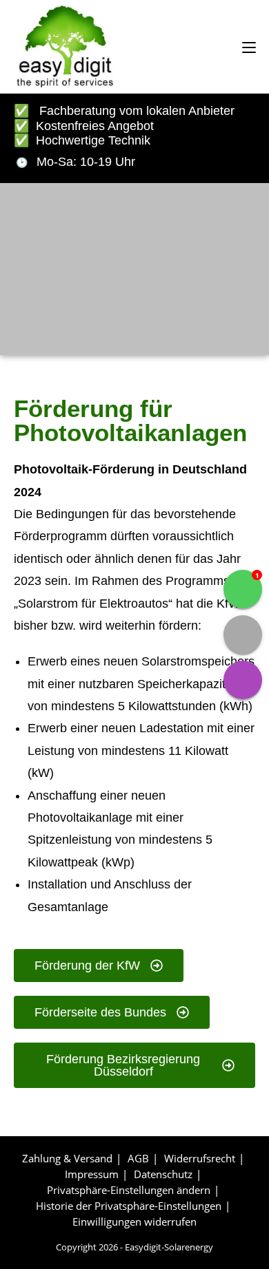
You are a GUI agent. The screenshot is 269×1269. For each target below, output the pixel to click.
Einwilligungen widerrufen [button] (134, 1221)
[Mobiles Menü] (249, 46)
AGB (138, 1158)
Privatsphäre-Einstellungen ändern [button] (128, 1190)
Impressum (92, 1174)
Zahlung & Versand (67, 1158)
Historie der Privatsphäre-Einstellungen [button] (128, 1206)
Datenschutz (163, 1174)
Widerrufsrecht (199, 1158)
